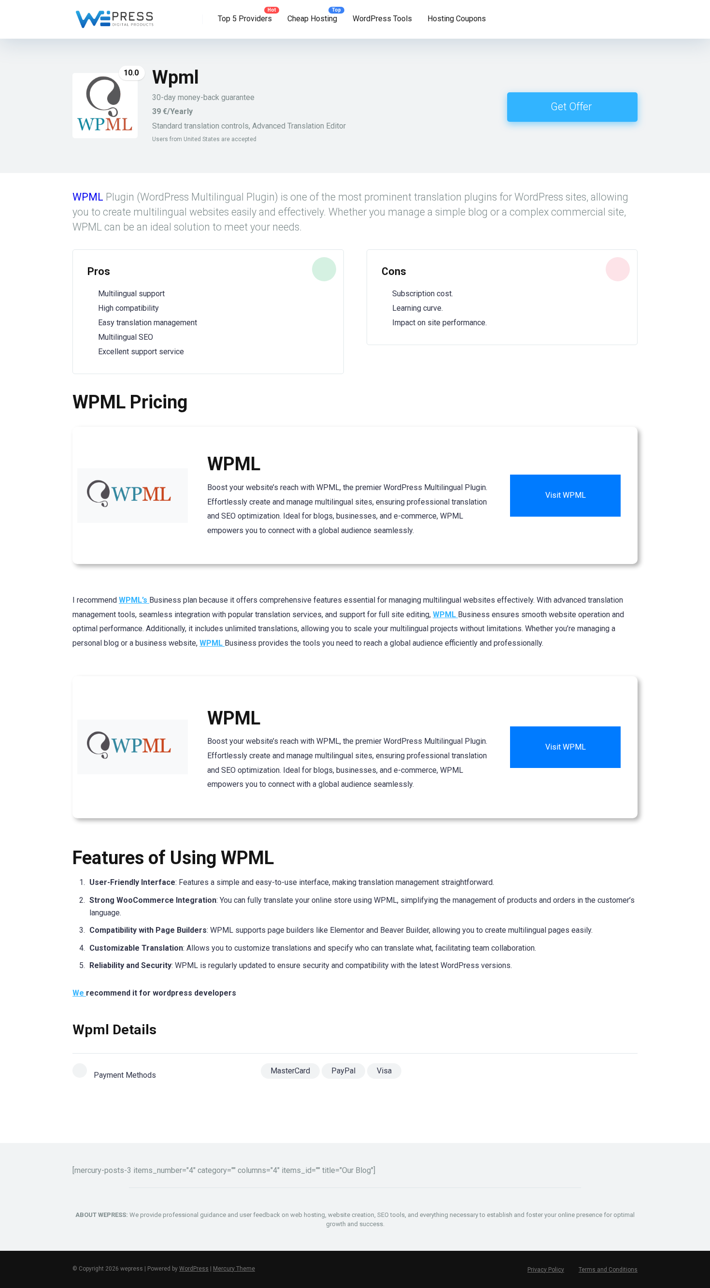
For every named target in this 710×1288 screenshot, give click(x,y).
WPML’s (134, 600)
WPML (87, 197)
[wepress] (114, 15)
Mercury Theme (234, 1268)
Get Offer (571, 107)
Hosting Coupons (456, 18)
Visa (384, 1070)
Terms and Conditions (608, 1269)
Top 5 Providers (245, 18)
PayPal (343, 1070)
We (79, 993)
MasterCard (290, 1070)
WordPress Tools (382, 18)
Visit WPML (565, 495)
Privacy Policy (545, 1269)
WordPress (194, 1268)
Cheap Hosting (312, 18)
